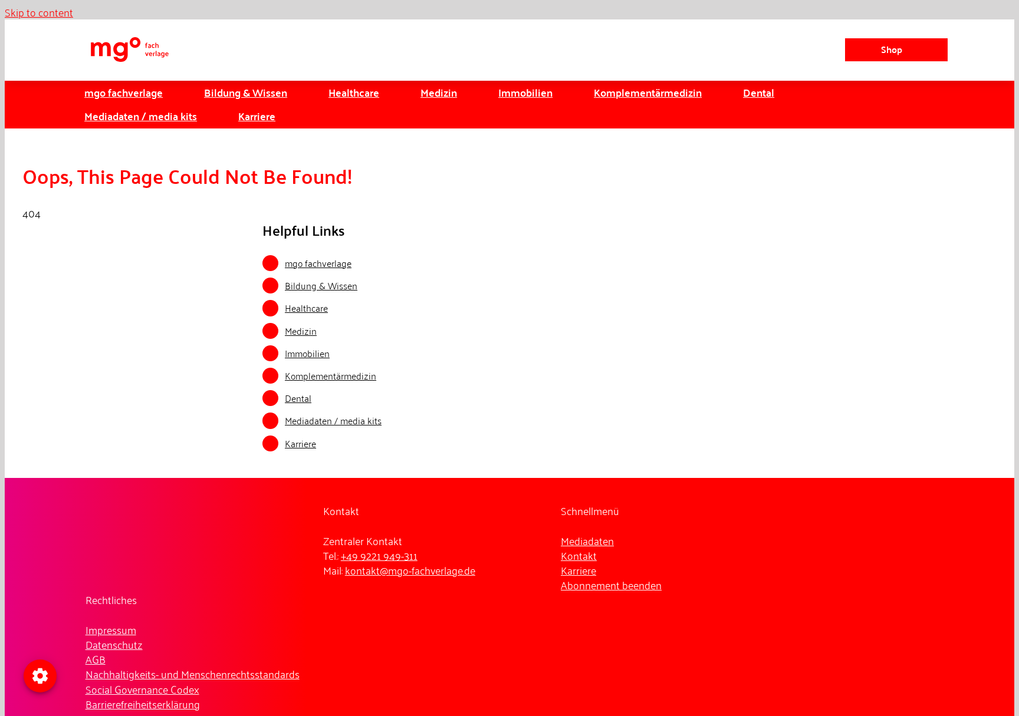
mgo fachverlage (318, 263)
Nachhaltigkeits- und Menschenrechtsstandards (193, 673)
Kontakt (579, 555)
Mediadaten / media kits (333, 420)
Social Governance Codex (142, 688)
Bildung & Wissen (321, 285)
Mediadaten (587, 540)
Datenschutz (114, 644)
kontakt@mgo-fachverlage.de (410, 569)
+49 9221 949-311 (379, 555)
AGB (96, 658)
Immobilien (307, 353)
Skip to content (39, 11)
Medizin (301, 330)
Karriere (300, 443)
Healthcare (306, 307)
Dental (298, 398)
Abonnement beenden (611, 584)
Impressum (111, 629)
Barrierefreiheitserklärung (143, 703)
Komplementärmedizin (330, 375)
